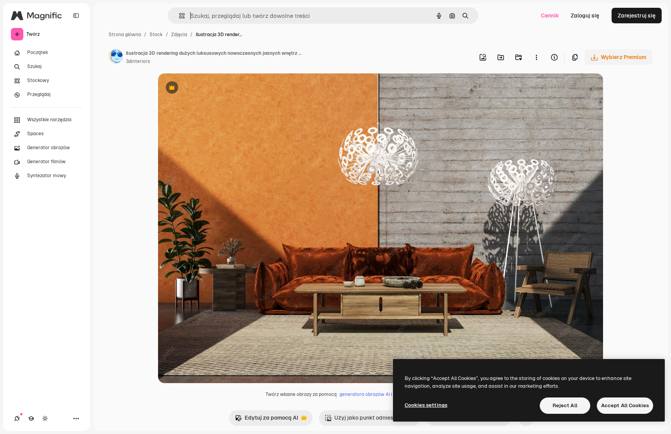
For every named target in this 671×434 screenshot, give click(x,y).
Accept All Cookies (625, 405)
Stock (156, 34)
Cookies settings (426, 405)
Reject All (565, 405)
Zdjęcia (179, 34)
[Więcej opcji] (536, 57)
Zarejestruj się (636, 15)
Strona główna (125, 34)
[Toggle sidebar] (76, 15)
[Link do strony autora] (116, 57)
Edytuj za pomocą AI (266, 419)
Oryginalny (211, 88)
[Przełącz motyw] (45, 418)
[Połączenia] (17, 418)
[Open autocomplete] (178, 16)
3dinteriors (138, 61)
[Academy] (31, 418)
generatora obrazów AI (364, 394)
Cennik (550, 15)
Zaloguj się (585, 15)
